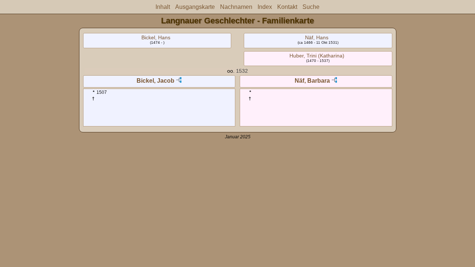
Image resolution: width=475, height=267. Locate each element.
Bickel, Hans (155, 37)
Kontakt (287, 7)
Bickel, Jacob (155, 81)
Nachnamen (236, 7)
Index (265, 7)
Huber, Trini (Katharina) (316, 56)
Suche (311, 7)
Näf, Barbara (312, 81)
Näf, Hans (316, 37)
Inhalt (162, 7)
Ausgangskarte (195, 7)
